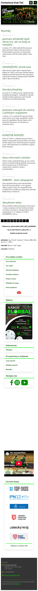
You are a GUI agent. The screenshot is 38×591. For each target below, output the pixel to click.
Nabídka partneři (11, 365)
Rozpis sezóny (11, 279)
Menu (31, 2)
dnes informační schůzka (16, 157)
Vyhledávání (35, 2)
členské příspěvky (12, 89)
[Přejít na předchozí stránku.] (5, 220)
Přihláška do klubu (12, 283)
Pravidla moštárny (12, 274)
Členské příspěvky (12, 270)
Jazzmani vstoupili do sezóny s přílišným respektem (18, 111)
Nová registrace (11, 287)
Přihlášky (9, 350)
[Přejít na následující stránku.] (24, 220)
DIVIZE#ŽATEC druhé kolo (16, 67)
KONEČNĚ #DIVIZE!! (13, 135)
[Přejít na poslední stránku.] (27, 220)
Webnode (17, 584)
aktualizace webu (12, 202)
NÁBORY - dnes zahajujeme (17, 180)
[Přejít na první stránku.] (2, 220)
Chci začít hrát (11, 261)
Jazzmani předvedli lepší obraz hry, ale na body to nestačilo (16, 41)
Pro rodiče (9, 266)
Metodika (9, 369)
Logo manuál (10, 361)
